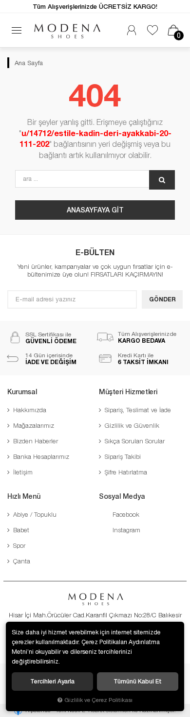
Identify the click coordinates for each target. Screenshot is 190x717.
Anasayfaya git (95, 210)
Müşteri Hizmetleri (128, 391)
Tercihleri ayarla (52, 681)
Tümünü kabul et (138, 681)
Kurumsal (22, 391)
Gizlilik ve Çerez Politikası (98, 700)
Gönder (162, 299)
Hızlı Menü (23, 496)
